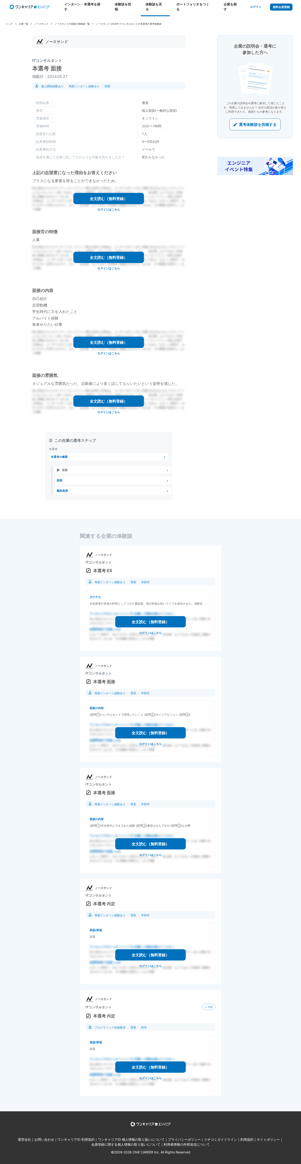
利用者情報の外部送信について (187, 1144)
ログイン (255, 6)
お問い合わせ (44, 1139)
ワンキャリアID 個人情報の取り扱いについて (131, 1139)
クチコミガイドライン (220, 1139)
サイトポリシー (268, 1139)
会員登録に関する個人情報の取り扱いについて (125, 1144)
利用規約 (246, 1139)
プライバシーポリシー (184, 1139)
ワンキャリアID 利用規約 (76, 1139)
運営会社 (24, 1139)
